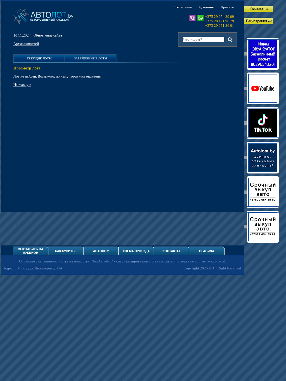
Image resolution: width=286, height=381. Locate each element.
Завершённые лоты (90, 58)
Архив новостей (26, 44)
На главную (22, 85)
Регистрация (256, 21)
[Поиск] (230, 39)
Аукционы (206, 7)
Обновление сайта (48, 35)
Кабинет (256, 9)
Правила (227, 7)
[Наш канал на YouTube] (263, 88)
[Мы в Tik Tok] (263, 123)
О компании (183, 7)
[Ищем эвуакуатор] (263, 54)
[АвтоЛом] (263, 158)
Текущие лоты (39, 58)
